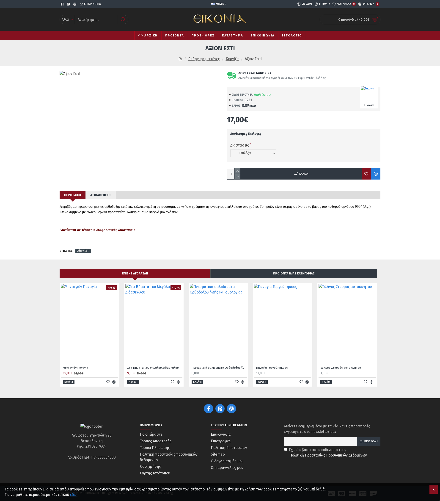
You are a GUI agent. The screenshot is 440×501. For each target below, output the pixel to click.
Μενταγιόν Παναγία (75, 367)
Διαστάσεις (239, 145)
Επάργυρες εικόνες (204, 59)
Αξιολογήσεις (100, 195)
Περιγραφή (72, 195)
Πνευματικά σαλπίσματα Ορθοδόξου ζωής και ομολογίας (219, 367)
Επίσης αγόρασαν (135, 273)
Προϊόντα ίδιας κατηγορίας (294, 273)
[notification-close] (433, 489)
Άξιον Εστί (83, 250)
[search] (123, 19)
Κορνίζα (232, 59)
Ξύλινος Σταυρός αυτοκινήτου (340, 367)
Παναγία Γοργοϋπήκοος (272, 367)
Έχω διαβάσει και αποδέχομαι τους (328, 452)
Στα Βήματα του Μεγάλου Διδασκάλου (153, 367)
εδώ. (73, 495)
